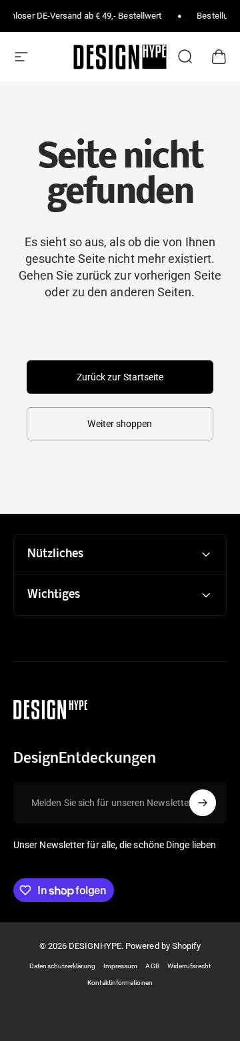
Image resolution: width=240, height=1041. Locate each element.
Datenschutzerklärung (62, 966)
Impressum (120, 966)
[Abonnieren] (202, 802)
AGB (152, 966)
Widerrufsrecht (189, 966)
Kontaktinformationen (120, 982)
